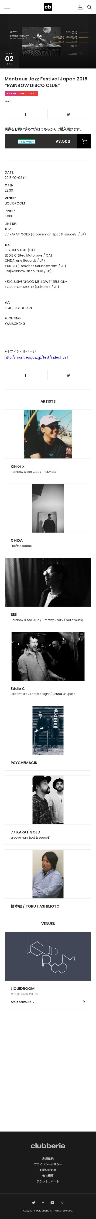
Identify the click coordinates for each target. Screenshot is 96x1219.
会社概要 (48, 1175)
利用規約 (48, 1159)
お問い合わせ (48, 1170)
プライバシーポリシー (48, 1164)
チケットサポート (48, 1181)
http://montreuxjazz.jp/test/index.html (36, 357)
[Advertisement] (48, 1078)
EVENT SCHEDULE (21, 1002)
